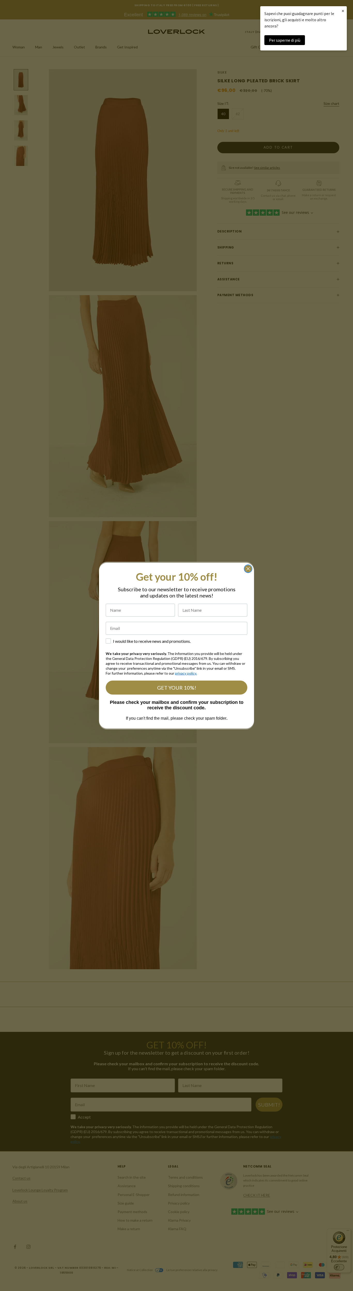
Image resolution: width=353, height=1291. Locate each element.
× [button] (343, 11)
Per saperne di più (284, 40)
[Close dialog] (248, 569)
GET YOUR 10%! (176, 687)
